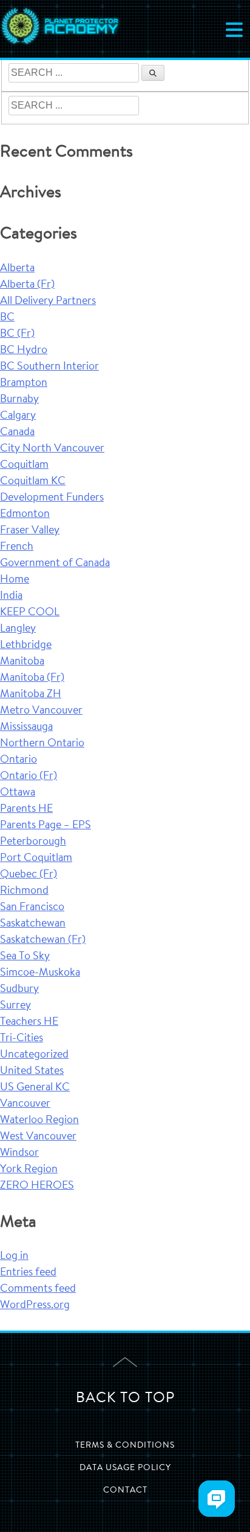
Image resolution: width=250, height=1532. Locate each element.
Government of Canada (55, 563)
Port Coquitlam (36, 858)
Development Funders (52, 498)
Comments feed (38, 1289)
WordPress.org (35, 1305)
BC (7, 317)
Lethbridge (26, 645)
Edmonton (25, 514)
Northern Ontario (42, 743)
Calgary (18, 416)
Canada (17, 432)
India (11, 596)
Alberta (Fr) (27, 285)
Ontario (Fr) (28, 776)
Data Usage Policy (125, 1468)
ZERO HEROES (37, 1186)
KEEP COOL (29, 612)
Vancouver (25, 1104)
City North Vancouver (52, 449)
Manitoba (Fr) (32, 678)
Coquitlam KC (33, 481)
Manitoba (22, 661)
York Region (29, 1169)
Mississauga (26, 727)
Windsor (19, 1153)
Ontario (18, 760)
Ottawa (17, 793)
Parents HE (26, 809)
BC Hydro (23, 350)
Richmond (24, 891)
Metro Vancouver (41, 711)
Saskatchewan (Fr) (43, 940)
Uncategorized (34, 1055)
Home (14, 580)
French (16, 547)
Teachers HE (29, 1022)
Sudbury (19, 989)
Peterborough (33, 842)
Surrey (15, 1006)
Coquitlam (24, 465)
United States (32, 1071)
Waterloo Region (39, 1120)
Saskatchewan (33, 924)
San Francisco (32, 907)
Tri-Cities (21, 1038)
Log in (14, 1256)
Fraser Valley (29, 530)
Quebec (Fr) (28, 874)
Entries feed (28, 1272)
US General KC (35, 1087)
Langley (18, 629)
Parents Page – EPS (45, 825)
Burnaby (19, 399)
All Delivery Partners (48, 301)
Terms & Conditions (125, 1446)
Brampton (23, 383)
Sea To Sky (25, 956)
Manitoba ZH (30, 694)
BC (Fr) (17, 334)
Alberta (17, 268)
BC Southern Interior (49, 367)
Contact (125, 1490)
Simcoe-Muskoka (40, 973)
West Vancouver (38, 1137)
